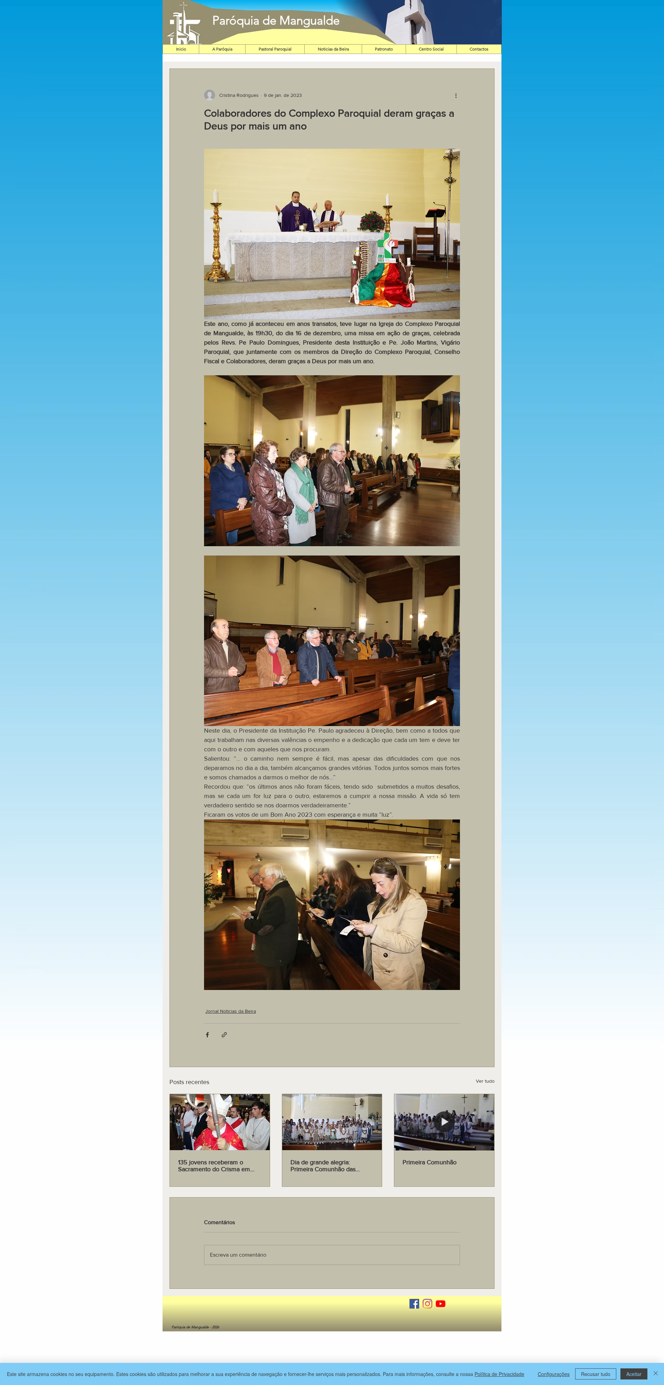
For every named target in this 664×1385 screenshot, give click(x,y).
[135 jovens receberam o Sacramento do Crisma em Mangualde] (220, 1122)
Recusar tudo (595, 1373)
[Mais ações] (456, 95)
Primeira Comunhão (429, 1162)
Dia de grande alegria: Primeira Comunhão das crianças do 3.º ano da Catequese (323, 1166)
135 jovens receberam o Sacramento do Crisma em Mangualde (214, 1166)
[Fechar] (656, 1373)
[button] (415, 22)
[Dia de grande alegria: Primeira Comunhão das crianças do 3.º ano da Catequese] (332, 1122)
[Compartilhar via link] (224, 1034)
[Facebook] (414, 1304)
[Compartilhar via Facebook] (207, 1034)
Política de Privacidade (499, 1373)
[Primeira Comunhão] (444, 1122)
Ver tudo (485, 1081)
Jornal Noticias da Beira (230, 1011)
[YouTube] (440, 1304)
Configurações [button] (554, 1373)
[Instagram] (427, 1304)
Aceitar (634, 1373)
